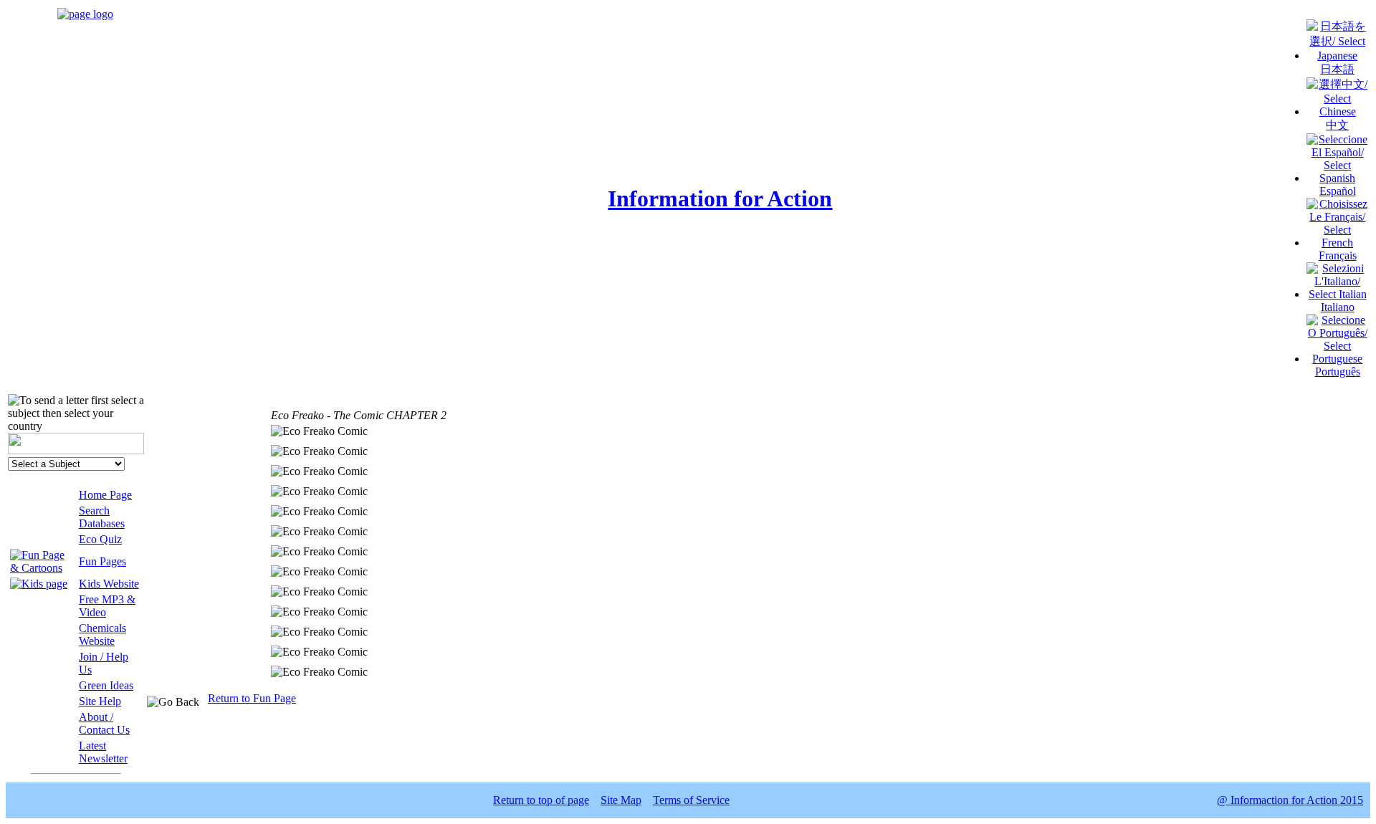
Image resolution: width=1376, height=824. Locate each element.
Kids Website (109, 584)
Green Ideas (106, 685)
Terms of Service (691, 800)
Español (1337, 191)
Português (1337, 371)
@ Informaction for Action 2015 (1290, 800)
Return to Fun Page (252, 698)
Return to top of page (541, 800)
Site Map (621, 800)
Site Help (100, 701)
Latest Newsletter (103, 752)
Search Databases (102, 517)
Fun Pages (102, 561)
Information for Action (720, 198)
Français (1338, 255)
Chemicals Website (102, 634)
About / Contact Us (104, 723)
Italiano (1337, 307)
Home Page (105, 495)
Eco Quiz (100, 539)
